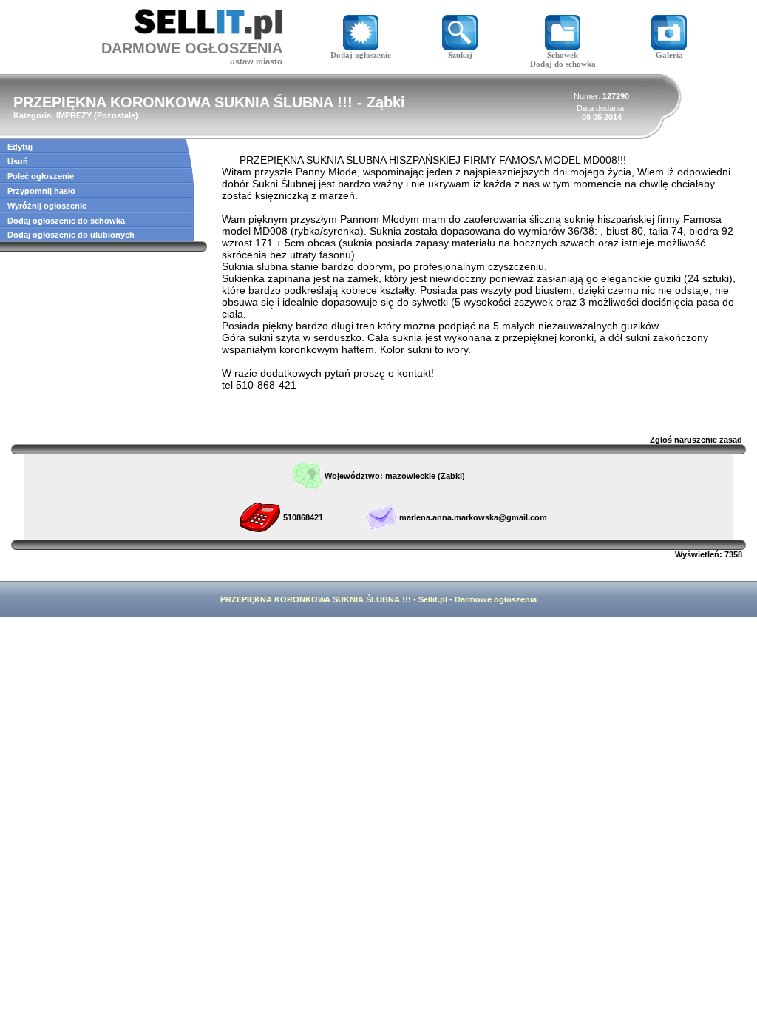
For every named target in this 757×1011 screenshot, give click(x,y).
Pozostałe (116, 115)
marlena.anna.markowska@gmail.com (473, 517)
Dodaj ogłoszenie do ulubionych (71, 234)
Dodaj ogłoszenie (360, 54)
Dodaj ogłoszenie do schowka (66, 220)
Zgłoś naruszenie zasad (696, 439)
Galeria (669, 54)
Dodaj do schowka (563, 63)
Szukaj (460, 54)
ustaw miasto (256, 61)
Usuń (17, 161)
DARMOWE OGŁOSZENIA (191, 48)
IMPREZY (74, 115)
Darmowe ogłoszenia (496, 599)
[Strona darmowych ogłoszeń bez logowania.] (208, 36)
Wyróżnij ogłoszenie (46, 205)
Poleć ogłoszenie (40, 176)
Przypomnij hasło (41, 191)
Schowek (562, 54)
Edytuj (20, 146)
